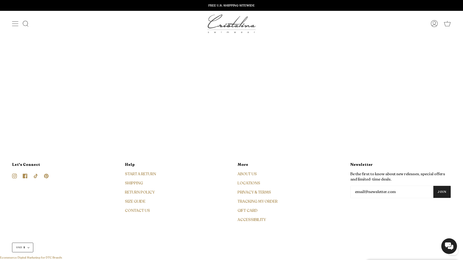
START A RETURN (140, 174)
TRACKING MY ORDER (258, 201)
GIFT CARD (248, 210)
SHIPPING (134, 183)
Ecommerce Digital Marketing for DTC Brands (31, 258)
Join (442, 192)
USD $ (20, 247)
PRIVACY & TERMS (254, 192)
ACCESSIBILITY (252, 219)
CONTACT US (137, 210)
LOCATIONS (249, 183)
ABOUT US (247, 174)
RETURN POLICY (140, 192)
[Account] (434, 24)
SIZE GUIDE (135, 201)
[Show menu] (15, 23)
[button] (449, 246)
